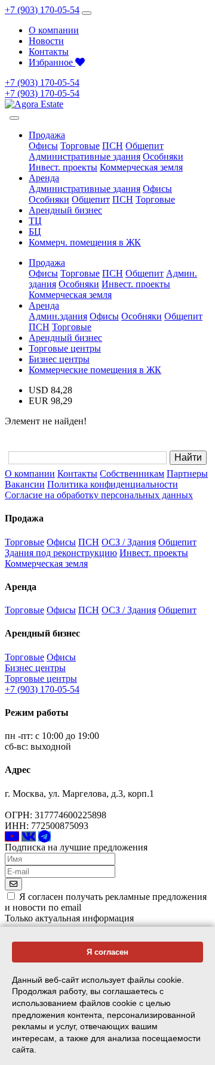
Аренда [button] (44, 178)
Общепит (144, 146)
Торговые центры (65, 348)
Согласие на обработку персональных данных (99, 495)
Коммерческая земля (141, 167)
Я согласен (107, 952)
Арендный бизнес (65, 210)
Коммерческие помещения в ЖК (95, 370)
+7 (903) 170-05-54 (42, 10)
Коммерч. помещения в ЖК (85, 242)
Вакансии (25, 484)
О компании (54, 30)
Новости (46, 41)
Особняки (163, 156)
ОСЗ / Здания (129, 542)
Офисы (43, 146)
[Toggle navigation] (86, 13)
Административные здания (84, 156)
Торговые (80, 146)
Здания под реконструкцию (61, 553)
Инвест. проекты (63, 167)
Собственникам (132, 473)
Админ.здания (58, 316)
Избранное (52, 62)
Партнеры (187, 473)
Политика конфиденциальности (112, 484)
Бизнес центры (59, 359)
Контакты (49, 51)
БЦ (35, 231)
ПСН (112, 146)
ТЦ (35, 221)
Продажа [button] (47, 135)
